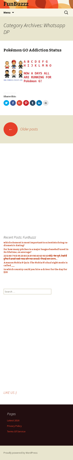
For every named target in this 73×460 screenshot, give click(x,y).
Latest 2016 (13, 420)
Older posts (23, 129)
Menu (7, 12)
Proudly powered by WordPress (21, 452)
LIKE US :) (10, 392)
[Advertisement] (36, 187)
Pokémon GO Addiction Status (32, 50)
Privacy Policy (14, 426)
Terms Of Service (16, 431)
